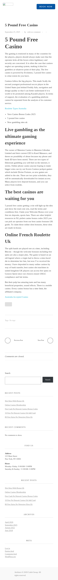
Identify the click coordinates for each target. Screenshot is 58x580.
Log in (7, 548)
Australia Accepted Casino (16, 297)
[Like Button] (49, 32)
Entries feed (9, 551)
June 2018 (9, 530)
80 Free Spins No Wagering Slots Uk (19, 417)
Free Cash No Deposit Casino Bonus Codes (21, 409)
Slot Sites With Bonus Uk (14, 401)
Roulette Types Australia (15, 108)
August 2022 (10, 528)
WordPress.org (10, 557)
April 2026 (9, 522)
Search (7, 373)
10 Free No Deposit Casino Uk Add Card (20, 413)
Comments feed (11, 554)
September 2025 (11, 525)
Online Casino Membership (15, 405)
